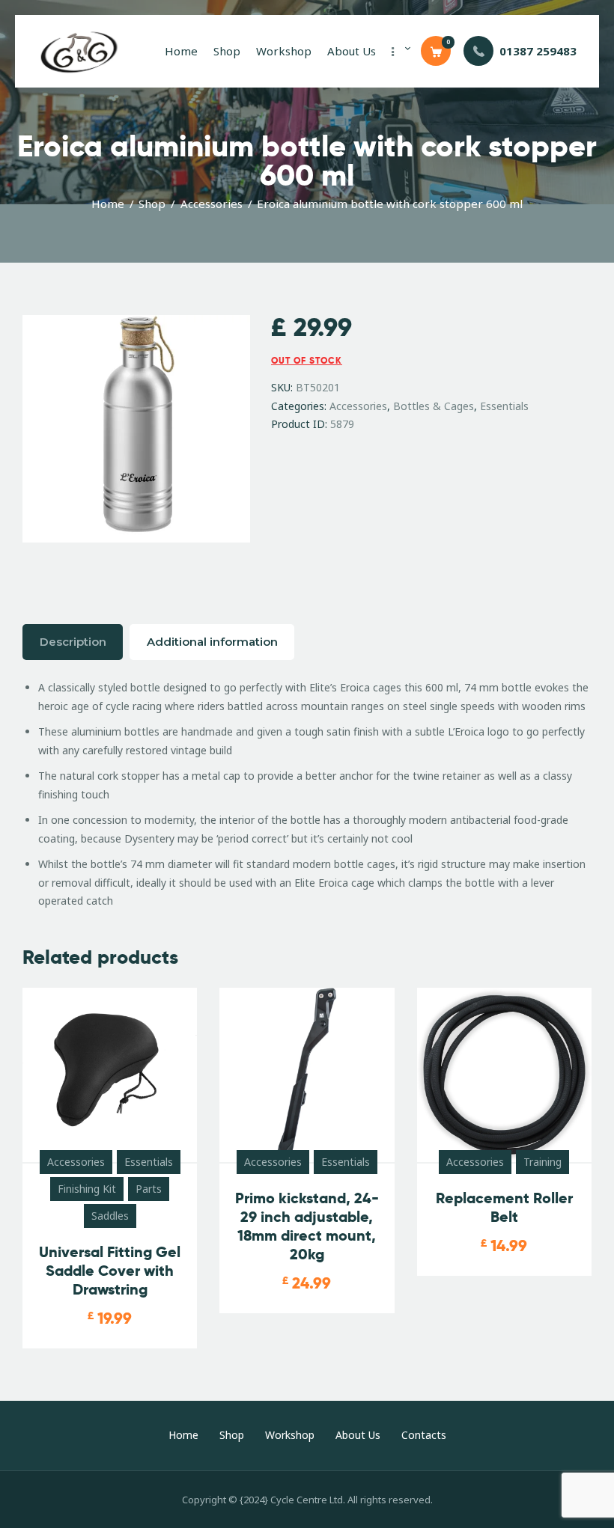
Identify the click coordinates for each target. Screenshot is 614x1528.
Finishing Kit (87, 1189)
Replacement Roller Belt (504, 1207)
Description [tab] (73, 642)
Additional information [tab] (212, 642)
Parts (149, 1189)
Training (542, 1162)
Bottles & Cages (433, 406)
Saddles (110, 1215)
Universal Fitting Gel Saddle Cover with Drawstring (109, 1271)
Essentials (504, 406)
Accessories (211, 203)
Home (107, 203)
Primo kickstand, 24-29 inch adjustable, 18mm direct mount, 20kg (307, 1226)
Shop (152, 203)
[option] (136, 440)
